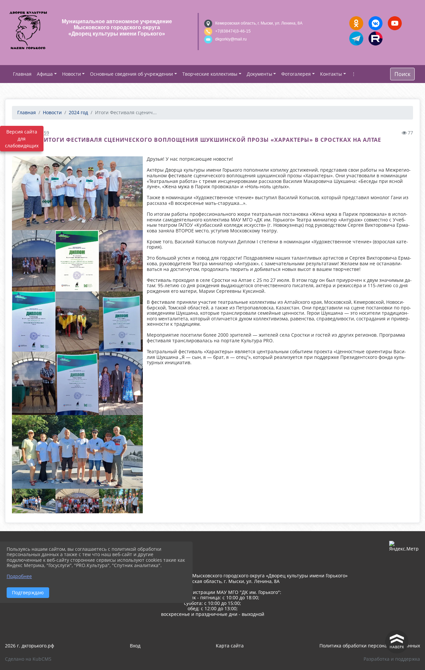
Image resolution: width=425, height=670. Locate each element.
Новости (71, 74)
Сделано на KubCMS (28, 659)
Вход (135, 645)
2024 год (78, 112)
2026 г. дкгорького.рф (29, 645)
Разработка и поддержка (392, 659)
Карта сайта (230, 645)
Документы (259, 74)
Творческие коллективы (209, 74)
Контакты (331, 74)
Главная (26, 112)
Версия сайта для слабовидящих (22, 138)
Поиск (402, 74)
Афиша (45, 74)
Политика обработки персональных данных (369, 645)
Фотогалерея (296, 74)
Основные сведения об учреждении (131, 74)
